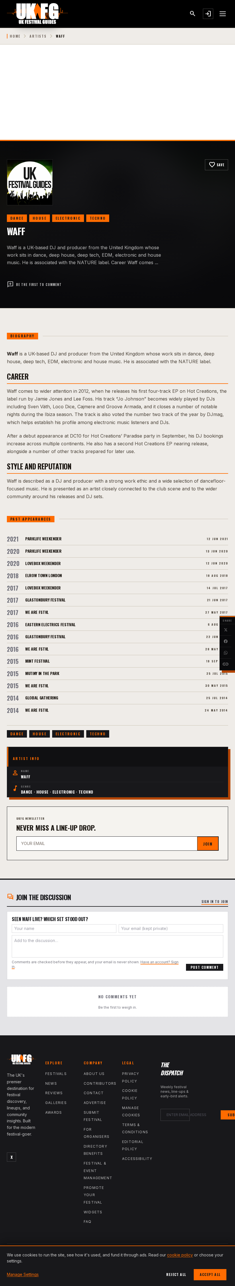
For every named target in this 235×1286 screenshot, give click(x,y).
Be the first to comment (34, 284)
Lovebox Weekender (43, 563)
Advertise (95, 1103)
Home (15, 36)
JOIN (207, 844)
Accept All (210, 1274)
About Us (94, 1074)
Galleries (56, 1103)
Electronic (68, 218)
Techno (98, 218)
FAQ (88, 1221)
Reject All (176, 1274)
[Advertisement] (117, 97)
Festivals (56, 1074)
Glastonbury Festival (45, 600)
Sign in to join (214, 901)
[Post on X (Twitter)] (225, 630)
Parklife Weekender (43, 538)
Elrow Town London (43, 575)
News (51, 1083)
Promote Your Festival (94, 1195)
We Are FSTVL (37, 612)
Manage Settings (23, 1274)
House (39, 218)
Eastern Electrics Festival (50, 624)
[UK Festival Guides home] (21, 1061)
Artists (38, 36)
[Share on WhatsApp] (225, 653)
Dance (16, 218)
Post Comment (205, 967)
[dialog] (117, 1266)
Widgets (93, 1212)
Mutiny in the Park (42, 673)
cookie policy (180, 1254)
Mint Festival (37, 661)
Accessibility (137, 1159)
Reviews (54, 1093)
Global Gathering (41, 698)
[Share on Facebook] (225, 641)
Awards (53, 1112)
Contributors (100, 1083)
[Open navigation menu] (223, 14)
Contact (94, 1093)
